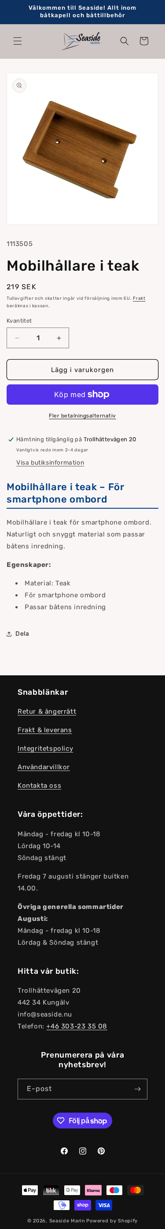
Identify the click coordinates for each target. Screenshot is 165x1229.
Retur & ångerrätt (47, 711)
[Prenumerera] (137, 1089)
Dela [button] (22, 633)
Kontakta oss (39, 786)
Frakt (139, 298)
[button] (17, 41)
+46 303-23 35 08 (76, 1026)
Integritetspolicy (45, 748)
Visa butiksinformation (50, 462)
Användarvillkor (44, 767)
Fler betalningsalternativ (82, 416)
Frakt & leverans (45, 730)
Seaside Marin (67, 1221)
